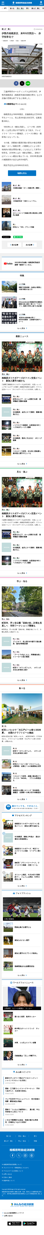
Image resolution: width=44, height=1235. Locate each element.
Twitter (18, 1155)
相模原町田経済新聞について (12, 1164)
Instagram (25, 1155)
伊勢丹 (12, 40)
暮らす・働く (36, 8)
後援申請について (9, 1180)
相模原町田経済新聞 (22, 3)
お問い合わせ (7, 1174)
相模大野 (23, 40)
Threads (31, 1155)
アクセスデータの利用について (13, 1171)
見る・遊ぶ (20, 8)
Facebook (12, 1155)
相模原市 (5, 40)
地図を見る (22, 173)
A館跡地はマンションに (16, 104)
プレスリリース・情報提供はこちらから (16, 1167)
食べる (12, 8)
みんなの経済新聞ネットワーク (22, 1205)
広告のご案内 (7, 1177)
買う (27, 8)
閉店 (17, 40)
